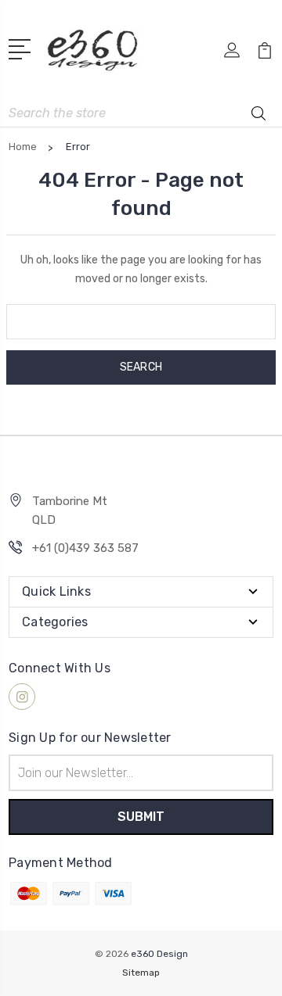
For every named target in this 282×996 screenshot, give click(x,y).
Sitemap (141, 972)
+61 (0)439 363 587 (85, 548)
